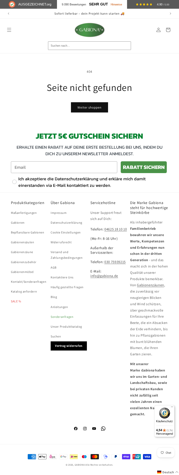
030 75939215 (115, 261)
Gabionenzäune (22, 252)
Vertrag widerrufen (69, 346)
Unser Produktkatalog (66, 327)
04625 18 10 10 (115, 229)
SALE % (16, 301)
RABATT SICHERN (144, 167)
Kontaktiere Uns (62, 277)
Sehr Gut (98, 4)
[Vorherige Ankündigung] (8, 13)
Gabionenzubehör (23, 262)
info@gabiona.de (104, 275)
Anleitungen (59, 307)
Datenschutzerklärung (66, 223)
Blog (54, 297)
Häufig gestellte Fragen (67, 287)
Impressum (59, 213)
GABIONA (80, 464)
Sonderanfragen (62, 317)
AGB (54, 267)
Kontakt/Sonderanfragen (28, 282)
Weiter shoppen (89, 107)
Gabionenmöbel (22, 272)
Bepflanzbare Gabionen (27, 232)
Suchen (56, 336)
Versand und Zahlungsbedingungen (67, 254)
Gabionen (18, 223)
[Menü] (172, 407)
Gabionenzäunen (150, 285)
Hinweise (116, 4)
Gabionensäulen (22, 242)
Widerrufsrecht (61, 242)
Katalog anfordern (24, 291)
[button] (9, 30)
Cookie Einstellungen (66, 232)
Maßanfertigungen (24, 213)
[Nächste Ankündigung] (170, 13)
